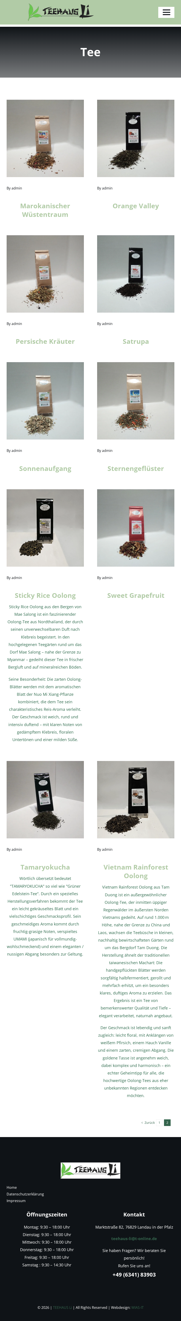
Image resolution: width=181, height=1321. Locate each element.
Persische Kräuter (45, 341)
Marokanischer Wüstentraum (45, 210)
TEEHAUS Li (62, 1307)
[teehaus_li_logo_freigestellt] (61, 5)
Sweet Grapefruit (135, 595)
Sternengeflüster (135, 468)
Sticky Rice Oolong (45, 595)
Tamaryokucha (45, 867)
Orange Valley (136, 205)
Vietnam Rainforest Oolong (136, 871)
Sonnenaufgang (45, 468)
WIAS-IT (137, 1307)
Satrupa (136, 341)
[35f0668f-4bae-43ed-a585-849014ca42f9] (90, 1164)
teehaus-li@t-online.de (134, 1238)
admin (16, 188)
